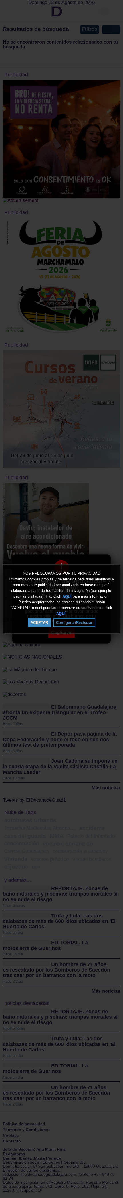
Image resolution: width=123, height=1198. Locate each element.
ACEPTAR (39, 622)
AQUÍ (67, 596)
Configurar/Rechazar (74, 622)
